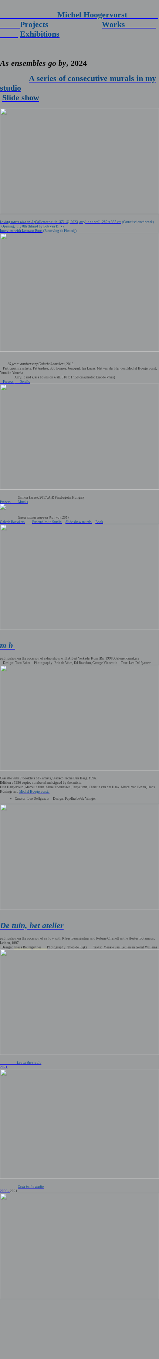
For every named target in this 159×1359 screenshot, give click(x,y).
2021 (4, 1067)
